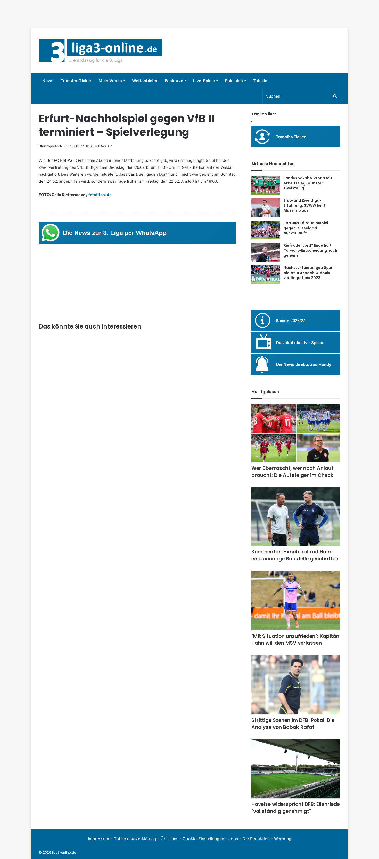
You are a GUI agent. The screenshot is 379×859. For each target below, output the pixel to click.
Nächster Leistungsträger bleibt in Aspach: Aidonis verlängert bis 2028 (308, 272)
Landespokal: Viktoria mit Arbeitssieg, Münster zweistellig (308, 183)
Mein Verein (110, 80)
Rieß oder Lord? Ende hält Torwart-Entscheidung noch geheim (310, 250)
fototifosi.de (100, 194)
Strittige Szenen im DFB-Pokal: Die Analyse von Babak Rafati (292, 724)
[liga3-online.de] (101, 51)
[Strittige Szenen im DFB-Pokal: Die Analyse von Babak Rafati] (295, 684)
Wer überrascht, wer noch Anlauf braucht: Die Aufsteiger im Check (292, 472)
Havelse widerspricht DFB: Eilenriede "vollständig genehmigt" (295, 808)
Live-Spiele (204, 80)
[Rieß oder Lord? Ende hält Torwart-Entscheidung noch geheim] (265, 252)
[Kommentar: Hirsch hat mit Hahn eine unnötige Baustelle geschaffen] (295, 516)
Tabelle (260, 80)
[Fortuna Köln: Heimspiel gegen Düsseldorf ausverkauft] (265, 230)
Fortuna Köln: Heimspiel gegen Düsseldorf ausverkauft (306, 227)
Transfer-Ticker (76, 80)
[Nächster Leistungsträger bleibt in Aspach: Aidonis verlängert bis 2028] (265, 274)
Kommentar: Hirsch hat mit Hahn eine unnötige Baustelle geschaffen (295, 555)
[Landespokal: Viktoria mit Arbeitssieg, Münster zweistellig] (265, 185)
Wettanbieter (145, 80)
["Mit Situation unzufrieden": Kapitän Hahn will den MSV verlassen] (295, 600)
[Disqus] (138, 603)
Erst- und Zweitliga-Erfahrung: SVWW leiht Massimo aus (304, 205)
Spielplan (234, 80)
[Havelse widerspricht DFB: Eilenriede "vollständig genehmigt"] (295, 768)
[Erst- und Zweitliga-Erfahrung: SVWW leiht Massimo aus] (265, 207)
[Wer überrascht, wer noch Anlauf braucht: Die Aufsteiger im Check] (295, 433)
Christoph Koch (50, 146)
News (47, 80)
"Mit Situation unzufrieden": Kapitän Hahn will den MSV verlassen (295, 640)
